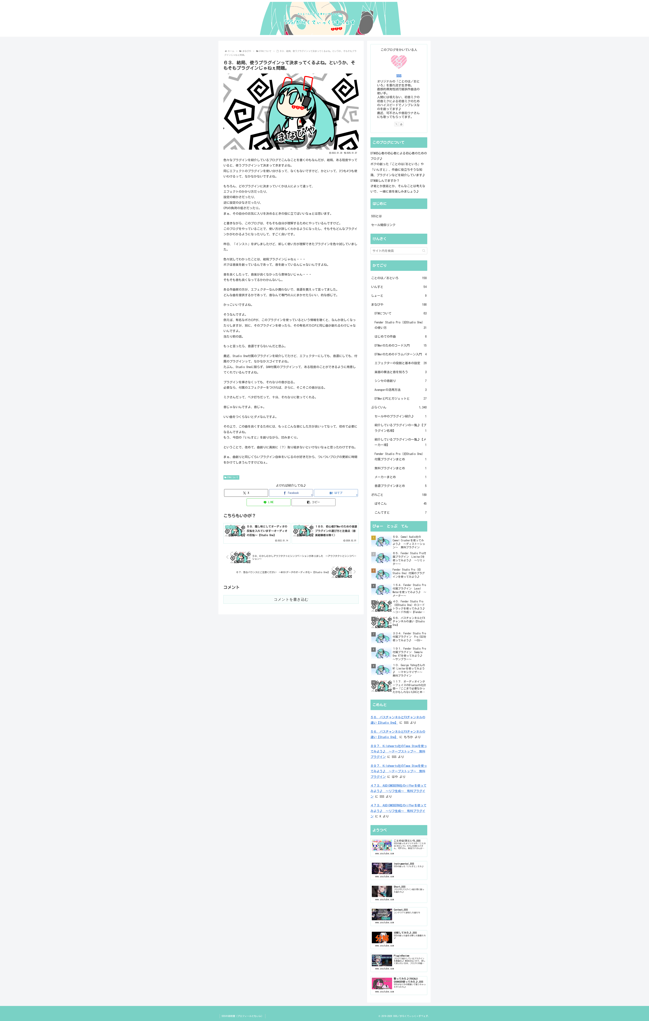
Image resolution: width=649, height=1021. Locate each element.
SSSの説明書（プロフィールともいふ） (242, 1016)
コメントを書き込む (291, 599)
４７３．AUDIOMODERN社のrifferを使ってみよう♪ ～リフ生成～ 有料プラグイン (398, 791)
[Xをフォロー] (396, 124)
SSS (398, 75)
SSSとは (376, 216)
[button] (313, 502)
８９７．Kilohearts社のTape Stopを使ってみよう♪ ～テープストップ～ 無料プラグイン (398, 751)
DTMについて (232, 477)
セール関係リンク (383, 224)
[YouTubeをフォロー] (401, 124)
